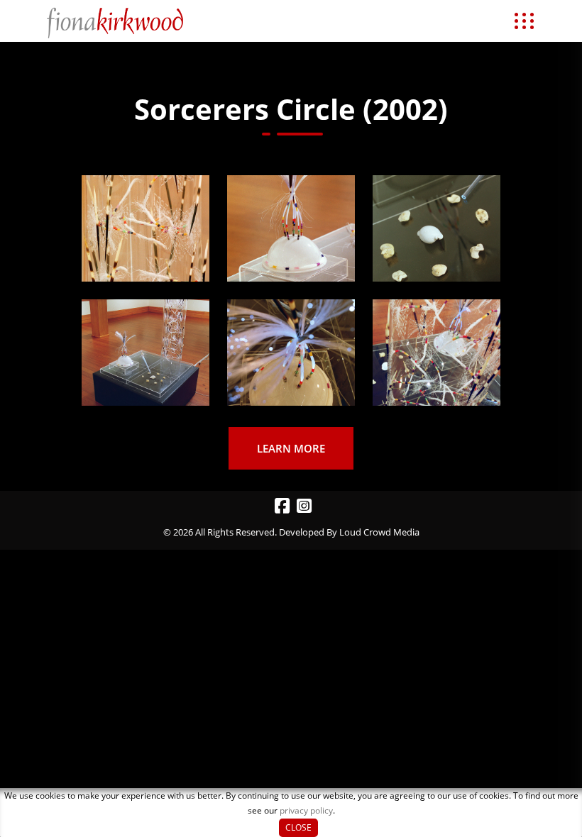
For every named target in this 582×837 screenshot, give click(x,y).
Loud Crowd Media (379, 532)
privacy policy (306, 810)
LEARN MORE (291, 448)
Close (298, 827)
